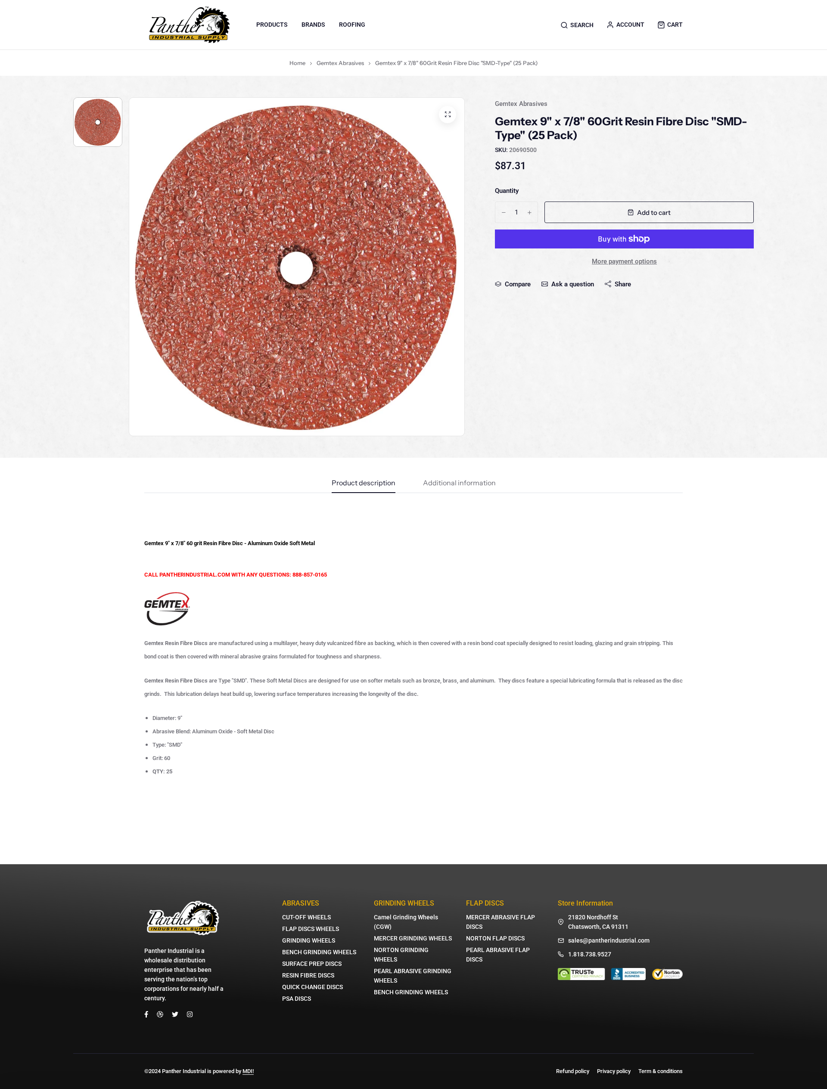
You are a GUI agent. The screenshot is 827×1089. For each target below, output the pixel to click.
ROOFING (352, 24)
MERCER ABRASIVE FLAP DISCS (500, 922)
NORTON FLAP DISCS (495, 938)
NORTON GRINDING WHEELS (401, 954)
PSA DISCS (296, 998)
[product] (447, 114)
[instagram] (190, 1014)
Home (297, 62)
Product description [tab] (363, 483)
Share (623, 284)
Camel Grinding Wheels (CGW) (406, 922)
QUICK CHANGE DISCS (312, 987)
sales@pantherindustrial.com (609, 940)
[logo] (189, 25)
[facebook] (146, 1014)
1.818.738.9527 (589, 954)
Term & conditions (660, 1071)
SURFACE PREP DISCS (312, 963)
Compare (518, 284)
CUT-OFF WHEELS (306, 917)
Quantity (507, 191)
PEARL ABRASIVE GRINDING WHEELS (412, 976)
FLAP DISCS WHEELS (310, 928)
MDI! (248, 1071)
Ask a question (572, 284)
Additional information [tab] (459, 483)
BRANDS (313, 24)
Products (272, 24)
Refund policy (572, 1071)
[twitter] (175, 1014)
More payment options (624, 261)
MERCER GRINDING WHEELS (413, 938)
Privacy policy (614, 1071)
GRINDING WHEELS (308, 940)
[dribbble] (160, 1014)
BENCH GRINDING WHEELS (319, 952)
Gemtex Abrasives (340, 62)
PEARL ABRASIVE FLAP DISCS (498, 954)
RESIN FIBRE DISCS (308, 975)
